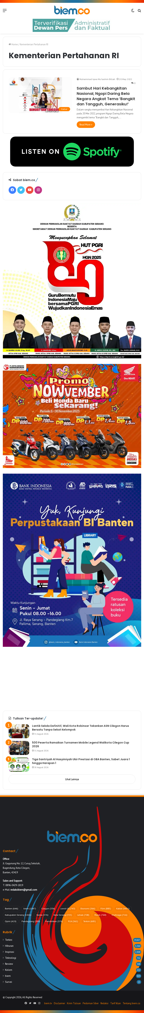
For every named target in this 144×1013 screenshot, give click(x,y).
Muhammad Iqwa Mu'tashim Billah (97, 79)
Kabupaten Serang (18, 914)
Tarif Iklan (115, 1003)
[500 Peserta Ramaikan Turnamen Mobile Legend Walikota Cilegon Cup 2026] (19, 748)
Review (9, 963)
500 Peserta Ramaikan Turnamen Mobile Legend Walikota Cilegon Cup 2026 (80, 744)
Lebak (83, 914)
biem (29, 908)
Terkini (89, 921)
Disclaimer (59, 1003)
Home (14, 44)
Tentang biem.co (131, 1003)
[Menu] (5, 12)
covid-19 (67, 908)
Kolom (8, 969)
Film (105, 908)
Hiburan (9, 945)
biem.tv (48, 1003)
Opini (10, 921)
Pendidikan (54, 921)
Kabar (123, 908)
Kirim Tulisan (74, 1003)
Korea (42, 914)
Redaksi (104, 1003)
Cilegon (48, 908)
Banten (11, 908)
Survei (8, 982)
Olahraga (119, 914)
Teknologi (10, 957)
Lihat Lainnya (72, 779)
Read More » (86, 124)
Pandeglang (31, 921)
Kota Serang (63, 914)
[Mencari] (139, 12)
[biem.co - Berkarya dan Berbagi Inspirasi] (72, 10)
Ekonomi (87, 908)
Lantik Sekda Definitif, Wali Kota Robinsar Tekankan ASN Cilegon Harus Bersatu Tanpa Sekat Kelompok (80, 727)
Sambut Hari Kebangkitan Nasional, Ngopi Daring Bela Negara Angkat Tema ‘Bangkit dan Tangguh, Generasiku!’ (106, 96)
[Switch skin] (133, 12)
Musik (100, 914)
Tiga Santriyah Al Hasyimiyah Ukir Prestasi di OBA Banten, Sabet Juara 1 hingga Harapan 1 (81, 761)
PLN (73, 921)
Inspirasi (9, 951)
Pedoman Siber (91, 1003)
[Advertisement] (72, 678)
